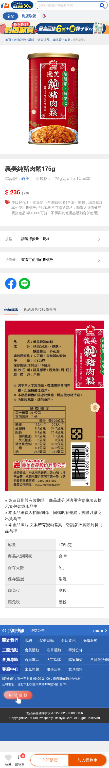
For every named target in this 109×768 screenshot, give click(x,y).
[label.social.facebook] (10, 283)
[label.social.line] (24, 283)
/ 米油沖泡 (19, 39)
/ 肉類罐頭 (78, 39)
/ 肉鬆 (66, 39)
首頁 (8, 39)
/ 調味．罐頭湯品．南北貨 (44, 39)
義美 (25, 178)
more (98, 630)
